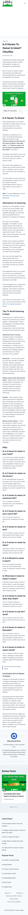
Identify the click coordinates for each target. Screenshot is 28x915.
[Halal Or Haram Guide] (7, 3)
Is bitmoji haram (7, 864)
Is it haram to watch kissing (10, 860)
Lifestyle (5, 41)
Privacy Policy (14, 899)
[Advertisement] (14, 21)
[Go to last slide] (4, 790)
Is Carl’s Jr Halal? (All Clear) (10, 837)
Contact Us (19, 893)
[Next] (23, 790)
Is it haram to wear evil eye (10, 869)
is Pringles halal (7, 887)
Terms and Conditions (14, 902)
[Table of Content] (20, 111)
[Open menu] (24, 3)
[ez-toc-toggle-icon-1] (19, 111)
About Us (8, 893)
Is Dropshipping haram (9, 878)
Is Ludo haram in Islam (9, 873)
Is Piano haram (6, 882)
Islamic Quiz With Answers (14, 896)
